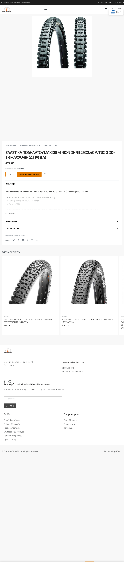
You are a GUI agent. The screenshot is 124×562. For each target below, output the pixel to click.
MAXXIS (6, 316)
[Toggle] (10, 214)
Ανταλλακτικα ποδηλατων (30, 146)
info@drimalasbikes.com (73, 362)
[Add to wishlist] (44, 174)
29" (56, 146)
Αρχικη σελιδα (10, 146)
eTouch (119, 451)
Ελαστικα (47, 146)
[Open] (45, 10)
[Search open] (106, 9)
